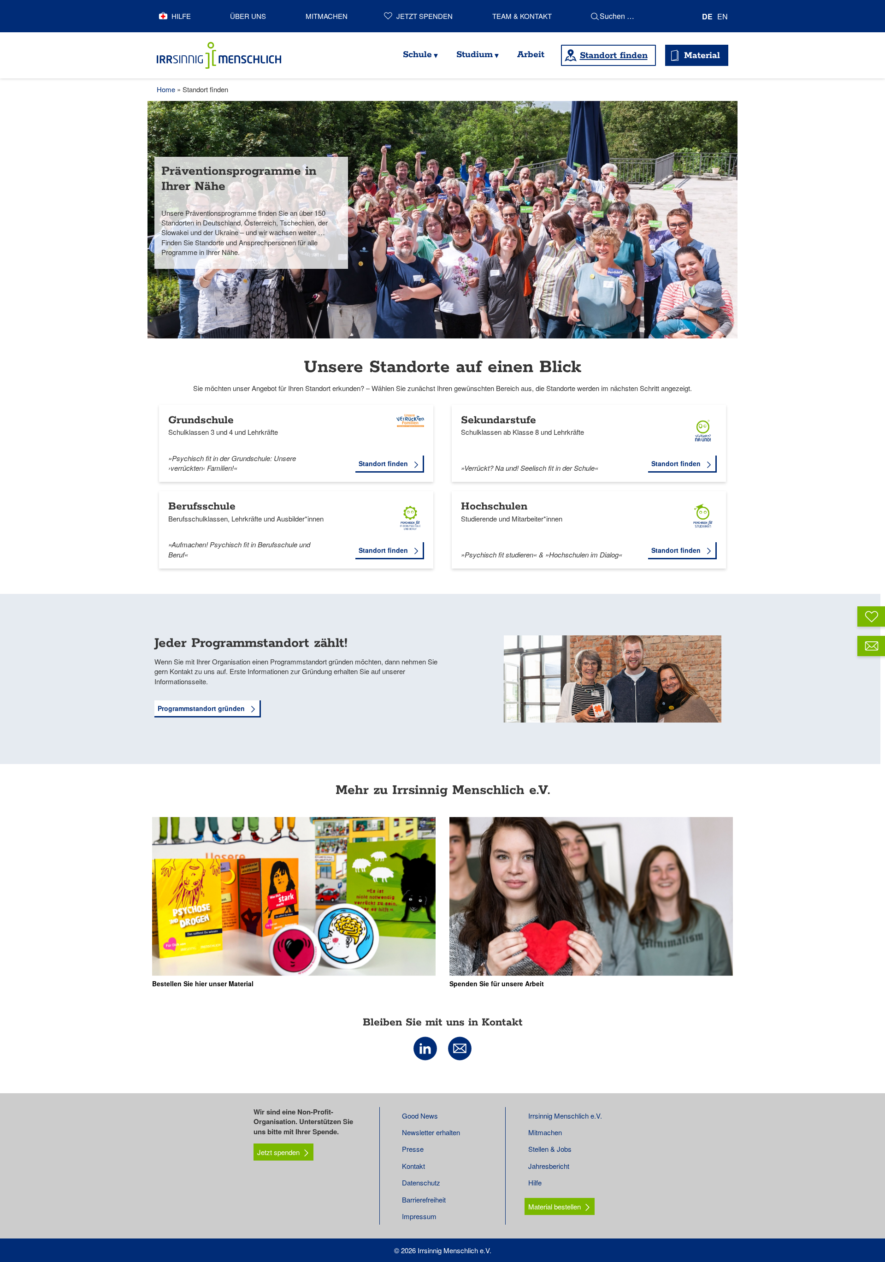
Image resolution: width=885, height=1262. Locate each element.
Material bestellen (554, 1206)
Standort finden (614, 55)
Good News (420, 1115)
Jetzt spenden (424, 16)
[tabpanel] (443, 219)
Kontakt (413, 1166)
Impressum (419, 1216)
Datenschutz (421, 1182)
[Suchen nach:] (641, 16)
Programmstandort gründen (202, 708)
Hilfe (181, 16)
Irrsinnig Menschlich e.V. (565, 1115)
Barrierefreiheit (424, 1199)
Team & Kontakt (522, 16)
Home (166, 89)
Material (702, 55)
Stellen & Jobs (550, 1149)
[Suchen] (594, 16)
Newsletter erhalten (431, 1132)
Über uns (248, 16)
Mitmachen (327, 16)
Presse (413, 1149)
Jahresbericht (548, 1166)
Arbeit (530, 54)
